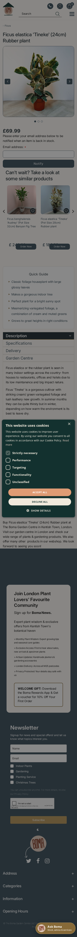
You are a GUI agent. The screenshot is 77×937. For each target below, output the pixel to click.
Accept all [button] (40, 492)
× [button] (69, 424)
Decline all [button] (40, 501)
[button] (39, 510)
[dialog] (38, 468)
